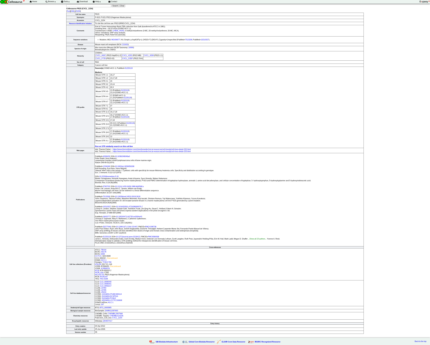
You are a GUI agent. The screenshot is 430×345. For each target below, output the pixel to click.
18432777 (107, 217)
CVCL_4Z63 (127, 55)
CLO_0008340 (105, 282)
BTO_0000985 (105, 308)
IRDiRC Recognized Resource (267, 342)
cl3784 (103, 288)
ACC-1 (103, 260)
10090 (130, 47)
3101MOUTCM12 (109, 298)
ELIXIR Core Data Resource (233, 342)
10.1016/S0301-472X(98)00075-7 (129, 207)
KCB (97, 270)
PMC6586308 (153, 237)
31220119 (129, 68)
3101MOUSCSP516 (110, 296)
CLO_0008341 (105, 284)
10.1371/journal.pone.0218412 (128, 237)
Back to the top (420, 341)
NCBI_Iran (99, 272)
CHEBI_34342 (118, 31)
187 (102, 304)
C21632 (125, 44)
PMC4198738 (150, 227)
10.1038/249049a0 (122, 156)
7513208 (188, 40)
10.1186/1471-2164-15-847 (127, 227)
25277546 (107, 227)
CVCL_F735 (101, 58)
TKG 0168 (104, 279)
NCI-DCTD (99, 275)
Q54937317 (107, 321)
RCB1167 (104, 277)
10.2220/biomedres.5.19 (108, 176)
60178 (103, 252)
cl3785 (103, 290)
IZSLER (98, 264)
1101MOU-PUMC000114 (112, 294)
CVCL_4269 (149, 55)
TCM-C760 (107, 262)
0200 (103, 254)
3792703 (106, 186)
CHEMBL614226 (116, 316)
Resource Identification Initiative (80, 23)
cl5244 (103, 292)
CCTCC (98, 256)
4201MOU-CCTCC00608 (112, 300)
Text (68, 11)
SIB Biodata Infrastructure (167, 342)
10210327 (205, 40)
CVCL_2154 (117, 318)
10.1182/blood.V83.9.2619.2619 (127, 196)
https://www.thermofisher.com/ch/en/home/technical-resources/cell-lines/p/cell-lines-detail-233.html (152, 151)
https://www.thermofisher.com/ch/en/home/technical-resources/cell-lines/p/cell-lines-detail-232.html (152, 149)
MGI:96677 (115, 40)
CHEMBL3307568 (115, 314)
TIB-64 (103, 250)
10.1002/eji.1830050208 (124, 166)
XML (73, 11)
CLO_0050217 (105, 286)
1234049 (106, 166)
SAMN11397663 (111, 311)
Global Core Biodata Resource (202, 342)
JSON (77, 11)
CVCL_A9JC (101, 55)
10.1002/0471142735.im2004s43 (129, 217)
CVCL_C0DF (127, 58)
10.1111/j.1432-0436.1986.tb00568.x (129, 186)
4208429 (106, 156)
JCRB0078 (105, 268)
